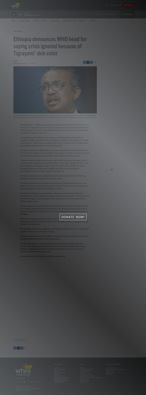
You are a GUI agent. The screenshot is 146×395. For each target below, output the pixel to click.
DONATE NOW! (73, 217)
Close (111, 169)
